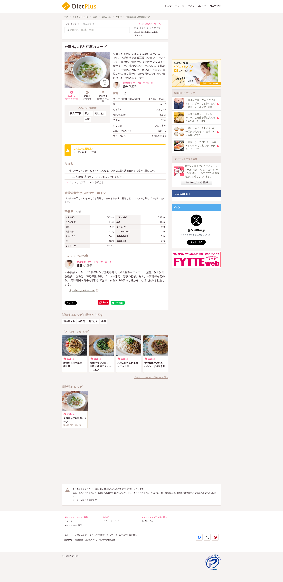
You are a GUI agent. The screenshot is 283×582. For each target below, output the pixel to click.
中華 (87, 119)
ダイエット (139, 35)
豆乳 (159, 28)
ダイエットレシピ (197, 6)
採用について (91, 540)
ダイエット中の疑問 (73, 525)
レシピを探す (72, 24)
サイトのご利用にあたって (101, 535)
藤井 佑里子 (84, 265)
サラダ (153, 28)
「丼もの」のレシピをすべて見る (151, 377)
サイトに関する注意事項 (84, 500)
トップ (167, 6)
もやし (148, 32)
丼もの (119, 17)
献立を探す (88, 24)
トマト (137, 32)
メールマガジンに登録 (196, 182)
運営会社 (79, 540)
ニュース (179, 6)
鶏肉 (136, 28)
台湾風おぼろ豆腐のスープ (138, 17)
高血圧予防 (76, 113)
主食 (95, 17)
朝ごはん (99, 113)
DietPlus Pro (147, 521)
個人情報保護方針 (107, 540)
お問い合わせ (81, 535)
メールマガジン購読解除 (126, 535)
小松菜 (155, 32)
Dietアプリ (215, 6)
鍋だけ (88, 113)
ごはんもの (106, 17)
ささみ (142, 28)
